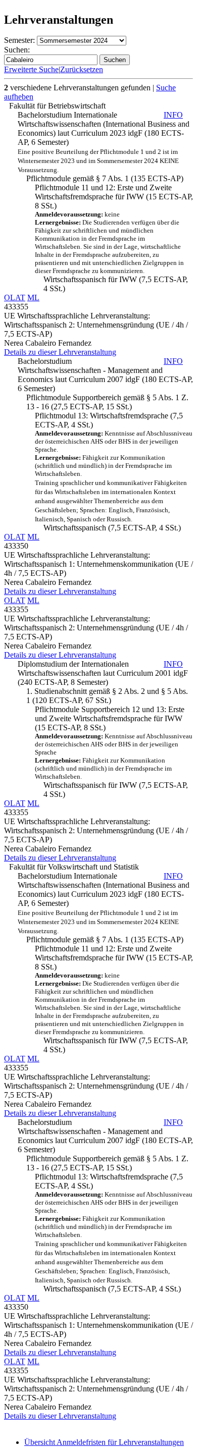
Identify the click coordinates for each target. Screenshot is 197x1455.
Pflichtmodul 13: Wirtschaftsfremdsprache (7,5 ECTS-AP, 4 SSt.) (113, 467)
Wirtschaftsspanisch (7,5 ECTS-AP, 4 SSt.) (112, 527)
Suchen (115, 60)
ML (33, 297)
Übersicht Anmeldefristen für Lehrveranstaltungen (104, 1442)
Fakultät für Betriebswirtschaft (57, 105)
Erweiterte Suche (31, 69)
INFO (173, 115)
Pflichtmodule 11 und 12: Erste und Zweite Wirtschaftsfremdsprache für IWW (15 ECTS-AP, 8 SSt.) (114, 229)
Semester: (19, 40)
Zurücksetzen (81, 69)
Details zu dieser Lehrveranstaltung (60, 352)
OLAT (14, 297)
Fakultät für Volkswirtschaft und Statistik (74, 867)
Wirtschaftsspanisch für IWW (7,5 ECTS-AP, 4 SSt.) (115, 284)
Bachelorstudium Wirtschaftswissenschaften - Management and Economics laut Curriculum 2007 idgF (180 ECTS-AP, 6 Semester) (105, 375)
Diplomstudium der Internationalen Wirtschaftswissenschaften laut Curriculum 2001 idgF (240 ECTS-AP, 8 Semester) (103, 673)
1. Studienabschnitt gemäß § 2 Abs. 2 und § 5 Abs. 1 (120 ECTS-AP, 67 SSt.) (107, 696)
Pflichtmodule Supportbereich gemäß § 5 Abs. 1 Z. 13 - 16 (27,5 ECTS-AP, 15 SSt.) (107, 402)
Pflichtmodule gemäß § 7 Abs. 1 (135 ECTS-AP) (104, 178)
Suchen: (17, 49)
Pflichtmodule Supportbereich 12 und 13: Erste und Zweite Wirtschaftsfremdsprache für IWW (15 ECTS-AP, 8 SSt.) (113, 742)
